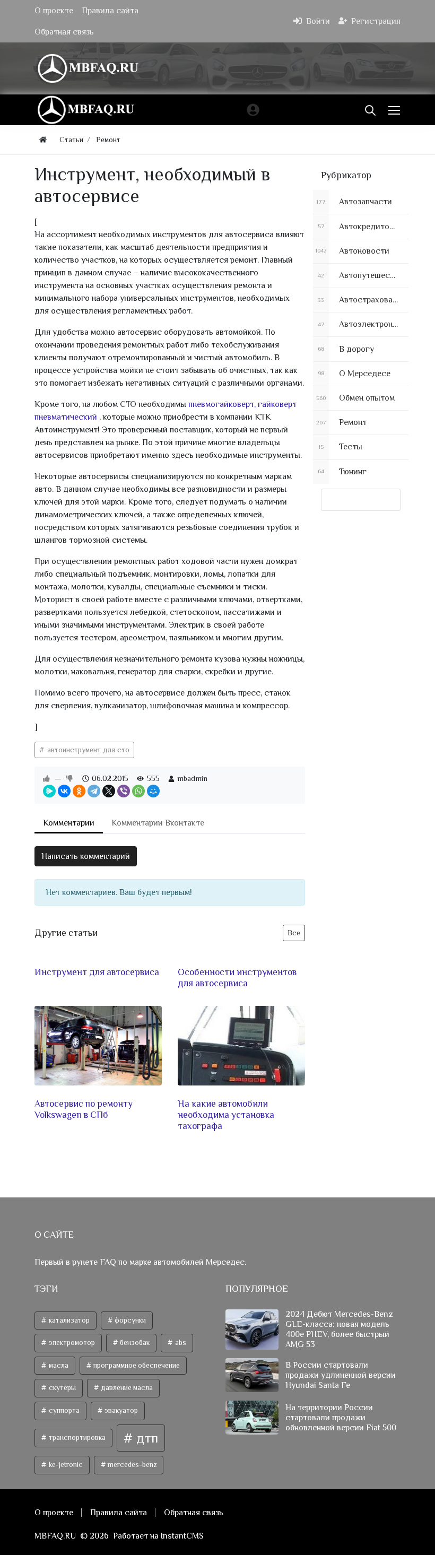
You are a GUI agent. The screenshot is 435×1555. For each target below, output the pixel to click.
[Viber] (123, 791)
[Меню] (395, 109)
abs (179, 1342)
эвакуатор (120, 1410)
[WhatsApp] (138, 791)
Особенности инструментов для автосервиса (237, 977)
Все (294, 932)
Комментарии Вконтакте (157, 823)
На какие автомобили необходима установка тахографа (226, 1114)
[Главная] (42, 140)
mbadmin (192, 778)
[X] (108, 791)
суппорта (63, 1410)
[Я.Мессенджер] (49, 791)
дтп (145, 1438)
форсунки (129, 1320)
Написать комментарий (85, 856)
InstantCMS (182, 1536)
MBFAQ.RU (55, 1536)
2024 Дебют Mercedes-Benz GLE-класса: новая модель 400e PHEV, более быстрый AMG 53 (339, 1329)
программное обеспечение (136, 1365)
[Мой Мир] (153, 791)
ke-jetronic (65, 1465)
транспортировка (76, 1437)
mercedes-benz (131, 1465)
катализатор (68, 1320)
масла (57, 1365)
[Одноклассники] (79, 791)
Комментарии (68, 823)
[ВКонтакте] (64, 791)
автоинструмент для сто (87, 749)
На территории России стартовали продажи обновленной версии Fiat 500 (340, 1417)
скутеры (61, 1388)
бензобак (134, 1342)
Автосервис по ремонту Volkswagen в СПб (83, 1109)
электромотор (71, 1342)
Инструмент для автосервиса (96, 972)
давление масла (126, 1388)
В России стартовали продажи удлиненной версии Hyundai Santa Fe (340, 1375)
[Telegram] (94, 791)
